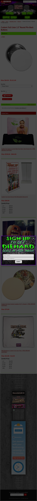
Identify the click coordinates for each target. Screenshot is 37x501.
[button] (33, 238)
